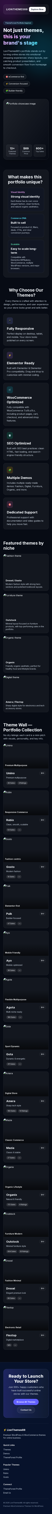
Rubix (5, 1473)
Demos (6, 1453)
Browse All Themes (26, 1402)
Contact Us (26, 1410)
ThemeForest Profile (12, 1457)
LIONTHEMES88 (17, 9)
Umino (6, 1469)
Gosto (6, 1477)
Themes (7, 1449)
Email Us (7, 1493)
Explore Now (37, 9)
